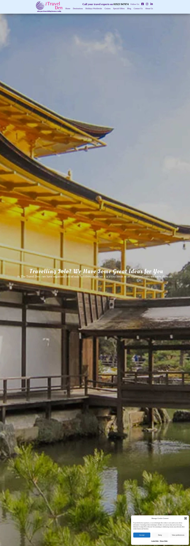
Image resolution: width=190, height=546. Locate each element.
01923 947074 (121, 4)
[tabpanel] (95, 273)
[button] (186, 518)
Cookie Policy (155, 541)
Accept (141, 535)
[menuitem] (68, 9)
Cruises (108, 8)
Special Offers (119, 8)
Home (67, 8)
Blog (129, 8)
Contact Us (138, 8)
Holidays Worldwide (93, 8)
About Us (149, 8)
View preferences (178, 535)
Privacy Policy (164, 541)
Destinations (78, 8)
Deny (160, 535)
